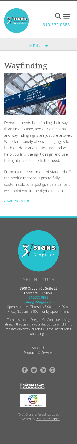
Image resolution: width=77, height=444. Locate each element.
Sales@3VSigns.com (38, 302)
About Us (38, 347)
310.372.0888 (56, 24)
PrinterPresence (48, 419)
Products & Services (38, 352)
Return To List (18, 201)
